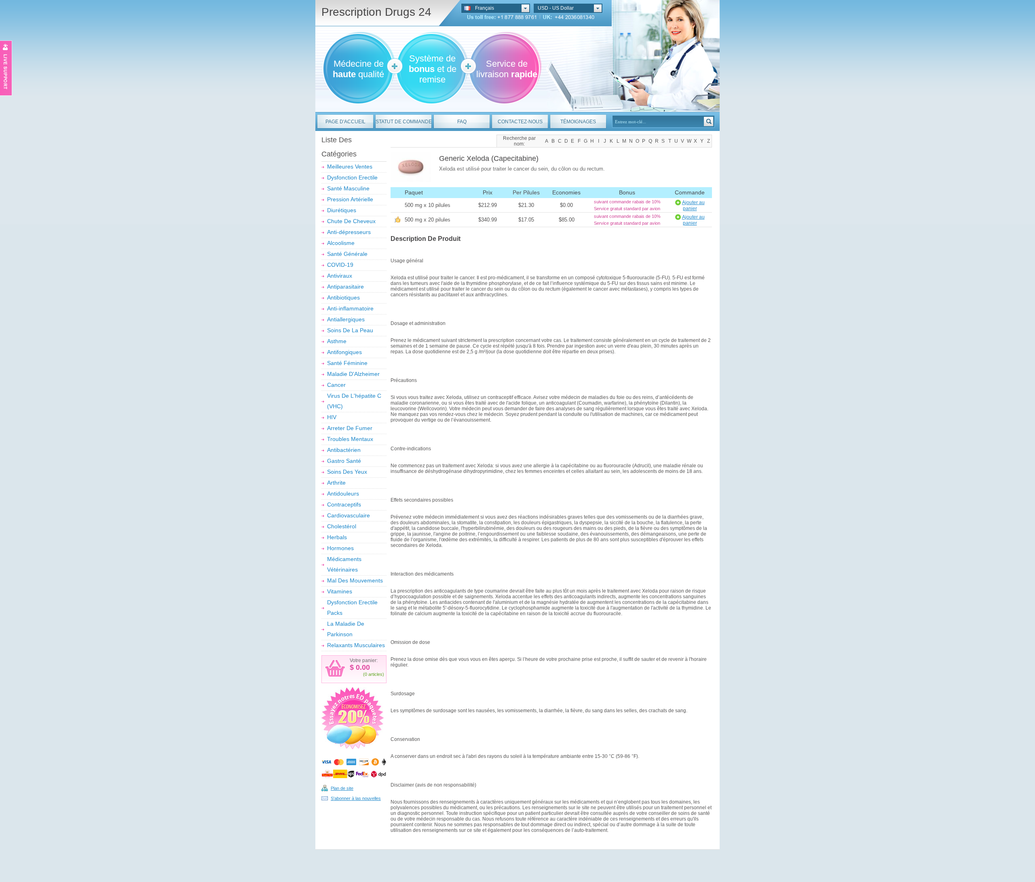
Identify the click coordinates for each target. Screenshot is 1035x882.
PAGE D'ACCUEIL (345, 121)
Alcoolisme (341, 243)
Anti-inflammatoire (350, 308)
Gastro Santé (344, 461)
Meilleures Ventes (349, 166)
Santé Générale (347, 254)
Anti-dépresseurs (349, 232)
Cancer (336, 385)
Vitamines (339, 591)
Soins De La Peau (350, 330)
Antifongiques (344, 352)
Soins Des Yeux (347, 471)
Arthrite (336, 482)
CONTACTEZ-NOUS (520, 121)
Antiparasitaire (345, 286)
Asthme (336, 341)
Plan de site (342, 788)
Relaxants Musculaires (356, 645)
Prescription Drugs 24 (376, 12)
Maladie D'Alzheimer (353, 374)
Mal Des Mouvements (355, 580)
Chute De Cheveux (351, 221)
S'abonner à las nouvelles (356, 798)
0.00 (362, 667)
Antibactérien (344, 450)
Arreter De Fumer (349, 428)
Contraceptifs (344, 504)
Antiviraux (339, 275)
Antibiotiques (343, 297)
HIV (331, 417)
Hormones (340, 548)
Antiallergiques (346, 319)
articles (375, 674)
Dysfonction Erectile (352, 177)
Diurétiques (341, 210)
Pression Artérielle (350, 199)
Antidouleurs (343, 493)
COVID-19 (340, 265)
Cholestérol (341, 526)
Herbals (337, 537)
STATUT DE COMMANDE (404, 121)
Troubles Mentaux (350, 439)
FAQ (462, 121)
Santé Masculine (348, 188)
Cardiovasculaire (348, 515)
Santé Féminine (347, 363)
